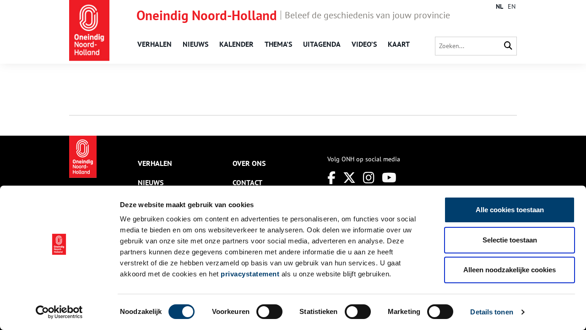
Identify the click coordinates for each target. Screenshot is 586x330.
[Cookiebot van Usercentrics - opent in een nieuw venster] (59, 312)
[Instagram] (368, 177)
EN (511, 6)
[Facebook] (331, 177)
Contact (247, 182)
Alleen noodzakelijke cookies (509, 270)
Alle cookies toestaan (510, 210)
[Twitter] (349, 177)
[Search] (508, 46)
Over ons (249, 163)
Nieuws (195, 44)
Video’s (364, 44)
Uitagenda (322, 44)
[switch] (269, 311)
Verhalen (154, 44)
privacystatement (250, 274)
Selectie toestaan (510, 240)
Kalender (236, 44)
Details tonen (491, 312)
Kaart (399, 44)
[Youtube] (389, 177)
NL (499, 6)
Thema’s (278, 44)
